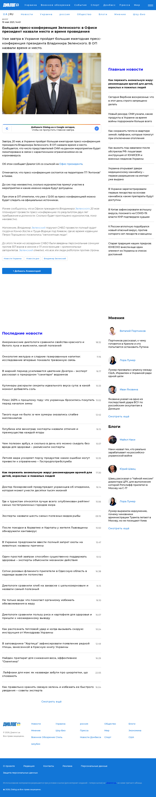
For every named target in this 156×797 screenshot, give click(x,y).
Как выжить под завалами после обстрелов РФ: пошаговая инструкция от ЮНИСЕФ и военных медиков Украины (129, 153)
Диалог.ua (111, 783)
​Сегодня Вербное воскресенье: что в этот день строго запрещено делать (131, 101)
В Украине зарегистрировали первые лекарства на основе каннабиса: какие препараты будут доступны (131, 194)
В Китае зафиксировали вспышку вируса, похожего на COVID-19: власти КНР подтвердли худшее (129, 213)
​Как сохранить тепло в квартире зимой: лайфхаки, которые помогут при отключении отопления (131, 134)
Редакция (29, 766)
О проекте (9, 766)
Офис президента (70, 164)
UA (5, 14)
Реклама (67, 766)
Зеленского (82, 208)
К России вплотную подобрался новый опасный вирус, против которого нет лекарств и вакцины (130, 230)
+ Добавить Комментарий (27, 271)
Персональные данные (94, 766)
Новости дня (32, 258)
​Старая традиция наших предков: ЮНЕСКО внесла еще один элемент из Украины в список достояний (130, 249)
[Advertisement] (51, 300)
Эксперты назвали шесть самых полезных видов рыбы (41, 515)
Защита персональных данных (20, 772)
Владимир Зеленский (55, 258)
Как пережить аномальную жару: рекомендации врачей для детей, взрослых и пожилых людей (130, 84)
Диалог (5, 19)
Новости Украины (13, 258)
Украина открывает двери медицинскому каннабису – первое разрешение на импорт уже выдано (128, 174)
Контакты (48, 766)
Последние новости (22, 333)
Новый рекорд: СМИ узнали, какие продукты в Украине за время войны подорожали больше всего (130, 118)
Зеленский (38, 227)
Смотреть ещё (51, 701)
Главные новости (125, 69)
